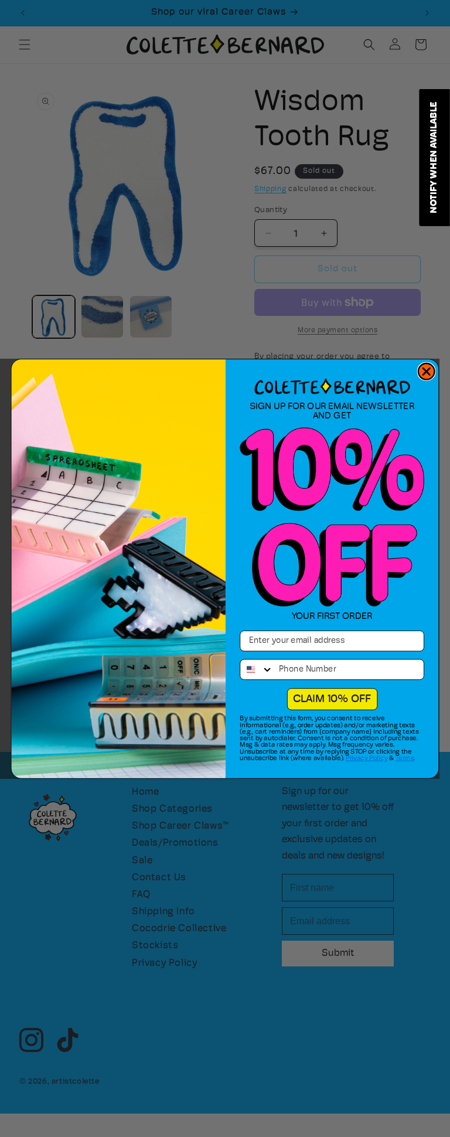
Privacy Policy (366, 758)
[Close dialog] (426, 371)
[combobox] (256, 669)
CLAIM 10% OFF (332, 698)
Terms (405, 758)
